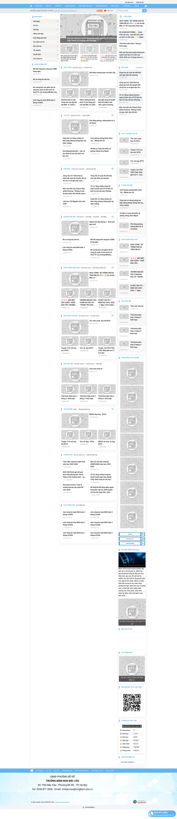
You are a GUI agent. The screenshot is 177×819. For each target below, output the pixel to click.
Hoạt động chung (86, 267)
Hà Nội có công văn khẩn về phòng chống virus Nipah (100, 150)
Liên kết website (128, 709)
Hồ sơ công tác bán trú (41, 79)
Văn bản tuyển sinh (79, 455)
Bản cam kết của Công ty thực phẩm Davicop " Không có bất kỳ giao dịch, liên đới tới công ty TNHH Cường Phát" (74, 191)
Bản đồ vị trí (126, 605)
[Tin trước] (63, 28)
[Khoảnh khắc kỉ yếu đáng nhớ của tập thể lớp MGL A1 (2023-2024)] (70, 93)
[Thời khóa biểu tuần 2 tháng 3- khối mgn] (107, 389)
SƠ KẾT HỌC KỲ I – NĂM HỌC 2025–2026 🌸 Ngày (137, 288)
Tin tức (48, 6)
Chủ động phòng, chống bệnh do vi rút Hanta (102, 122)
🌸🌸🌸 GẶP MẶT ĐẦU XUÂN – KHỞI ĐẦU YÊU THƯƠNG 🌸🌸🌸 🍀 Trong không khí (69, 302)
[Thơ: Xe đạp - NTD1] (88, 435)
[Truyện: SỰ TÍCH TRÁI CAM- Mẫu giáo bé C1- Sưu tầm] (107, 341)
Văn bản (57, 6)
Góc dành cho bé (101, 6)
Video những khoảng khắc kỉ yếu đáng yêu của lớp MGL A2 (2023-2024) (88, 102)
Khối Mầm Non (129, 2)
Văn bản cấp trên (91, 169)
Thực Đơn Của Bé (78, 363)
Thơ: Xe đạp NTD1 (86, 348)
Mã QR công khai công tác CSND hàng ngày (45, 70)
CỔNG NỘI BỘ (140, 2)
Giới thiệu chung (77, 67)
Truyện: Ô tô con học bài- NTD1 (68, 349)
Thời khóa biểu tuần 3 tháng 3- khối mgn (88, 397)
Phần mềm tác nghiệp (130, 358)
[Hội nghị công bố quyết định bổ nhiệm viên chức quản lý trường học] (107, 93)
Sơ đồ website (89, 759)
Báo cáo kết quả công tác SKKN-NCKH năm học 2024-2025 (100, 464)
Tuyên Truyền (86, 115)
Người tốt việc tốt (75, 115)
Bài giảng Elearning (84, 409)
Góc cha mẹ (115, 6)
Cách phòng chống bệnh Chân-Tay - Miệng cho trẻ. (101, 139)
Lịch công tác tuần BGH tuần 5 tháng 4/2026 (101, 513)
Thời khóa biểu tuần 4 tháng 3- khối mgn (69, 397)
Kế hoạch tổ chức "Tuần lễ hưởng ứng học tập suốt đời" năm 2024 (73, 487)
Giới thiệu (38, 6)
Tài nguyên (126, 6)
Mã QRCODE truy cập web (131, 639)
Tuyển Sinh (37, 54)
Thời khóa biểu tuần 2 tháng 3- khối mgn (106, 397)
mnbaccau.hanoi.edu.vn (62, 754)
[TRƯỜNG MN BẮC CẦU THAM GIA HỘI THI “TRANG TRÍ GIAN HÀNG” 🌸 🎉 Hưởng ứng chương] (88, 293)
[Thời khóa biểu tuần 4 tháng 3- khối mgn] (70, 389)
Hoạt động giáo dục (85, 6)
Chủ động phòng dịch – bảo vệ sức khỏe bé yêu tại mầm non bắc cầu (74, 153)
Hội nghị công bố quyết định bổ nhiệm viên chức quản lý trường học (106, 102)
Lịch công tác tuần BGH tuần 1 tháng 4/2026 (74, 534)
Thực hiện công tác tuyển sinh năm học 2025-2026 (74, 463)
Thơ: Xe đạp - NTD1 (87, 442)
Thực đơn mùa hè (95, 369)
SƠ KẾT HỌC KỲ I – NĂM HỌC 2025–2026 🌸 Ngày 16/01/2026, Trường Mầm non (106, 302)
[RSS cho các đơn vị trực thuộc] (100, 10)
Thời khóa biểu (90, 363)
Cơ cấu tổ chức (88, 67)
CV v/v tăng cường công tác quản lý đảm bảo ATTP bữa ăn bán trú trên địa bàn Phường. (101, 188)
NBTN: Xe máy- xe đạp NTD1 (106, 443)
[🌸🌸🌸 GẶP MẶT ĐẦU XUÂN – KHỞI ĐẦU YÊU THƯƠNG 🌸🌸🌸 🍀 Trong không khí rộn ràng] (70, 293)
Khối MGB (88, 217)
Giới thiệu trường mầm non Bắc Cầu (102, 73)
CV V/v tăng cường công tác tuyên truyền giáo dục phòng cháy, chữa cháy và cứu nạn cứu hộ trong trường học (100, 477)
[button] (113, 115)
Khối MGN (96, 217)
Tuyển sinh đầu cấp (91, 455)
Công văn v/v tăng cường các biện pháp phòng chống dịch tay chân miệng (102, 201)
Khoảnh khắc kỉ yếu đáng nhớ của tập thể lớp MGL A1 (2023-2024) (69, 102)
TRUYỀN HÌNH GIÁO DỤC (130, 550)
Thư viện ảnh (126, 628)
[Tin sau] (114, 28)
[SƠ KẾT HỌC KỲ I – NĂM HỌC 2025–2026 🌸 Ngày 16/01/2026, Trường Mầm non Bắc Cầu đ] (107, 293)
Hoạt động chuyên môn (99, 267)
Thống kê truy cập (129, 673)
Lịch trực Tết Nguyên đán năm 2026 (74, 202)
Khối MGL (103, 217)
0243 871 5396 (160, 812)
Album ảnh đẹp (70, 6)
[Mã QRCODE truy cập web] (131, 655)
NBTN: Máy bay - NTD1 (97, 414)
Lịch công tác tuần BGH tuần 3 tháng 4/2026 (44, 101)
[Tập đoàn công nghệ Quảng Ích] (139, 754)
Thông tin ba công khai (77, 169)
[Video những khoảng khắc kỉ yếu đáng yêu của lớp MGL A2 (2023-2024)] (88, 93)
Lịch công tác (37, 58)
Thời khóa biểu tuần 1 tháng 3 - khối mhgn (130, 45)
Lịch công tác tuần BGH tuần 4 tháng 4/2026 (74, 513)
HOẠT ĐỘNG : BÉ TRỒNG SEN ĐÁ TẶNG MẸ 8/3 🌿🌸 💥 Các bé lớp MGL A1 (101, 275)
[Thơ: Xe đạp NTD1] (88, 341)
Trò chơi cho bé (95, 316)
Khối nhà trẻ (80, 217)
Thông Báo (99, 363)
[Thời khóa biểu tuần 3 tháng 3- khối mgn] (88, 389)
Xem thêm (139, 67)
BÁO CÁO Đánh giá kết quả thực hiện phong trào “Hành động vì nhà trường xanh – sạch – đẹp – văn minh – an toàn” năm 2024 (74, 474)
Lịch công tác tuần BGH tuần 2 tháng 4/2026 (101, 534)
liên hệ (136, 6)
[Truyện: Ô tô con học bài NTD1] (70, 435)
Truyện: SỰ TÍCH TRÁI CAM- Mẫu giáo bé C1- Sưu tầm (106, 350)
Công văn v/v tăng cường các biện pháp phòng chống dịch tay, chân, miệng (74, 140)
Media (75, 409)
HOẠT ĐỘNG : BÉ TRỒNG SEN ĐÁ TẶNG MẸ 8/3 (136, 247)
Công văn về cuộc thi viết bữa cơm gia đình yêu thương (101, 177)
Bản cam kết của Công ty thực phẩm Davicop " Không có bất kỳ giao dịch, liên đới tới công (130, 109)
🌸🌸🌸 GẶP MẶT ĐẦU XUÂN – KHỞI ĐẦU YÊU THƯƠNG (137, 260)
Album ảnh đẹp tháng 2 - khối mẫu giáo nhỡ (102, 223)
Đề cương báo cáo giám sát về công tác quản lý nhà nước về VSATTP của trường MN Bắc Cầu (45, 89)
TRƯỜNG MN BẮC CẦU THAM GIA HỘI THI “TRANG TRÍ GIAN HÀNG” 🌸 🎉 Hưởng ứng (88, 302)
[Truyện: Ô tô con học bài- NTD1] (70, 341)
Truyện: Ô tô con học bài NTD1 (68, 443)
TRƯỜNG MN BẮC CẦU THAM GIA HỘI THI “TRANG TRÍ (137, 274)
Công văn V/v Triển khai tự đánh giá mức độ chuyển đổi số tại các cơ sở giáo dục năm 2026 (74, 178)
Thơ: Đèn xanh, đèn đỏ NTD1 (100, 321)
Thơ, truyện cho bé (83, 316)
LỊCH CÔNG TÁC (80, 505)
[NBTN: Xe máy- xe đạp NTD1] (107, 435)
